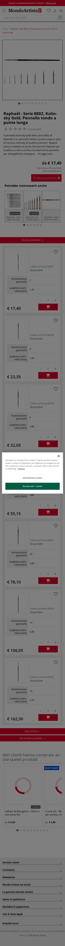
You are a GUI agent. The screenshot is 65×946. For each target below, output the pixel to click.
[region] (33, 473)
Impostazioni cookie (32, 477)
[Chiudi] (58, 456)
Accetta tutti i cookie (32, 486)
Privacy (21, 468)
